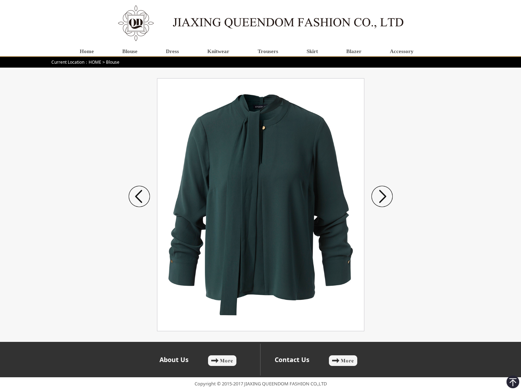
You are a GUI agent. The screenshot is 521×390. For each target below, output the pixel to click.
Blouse (112, 62)
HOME (95, 62)
